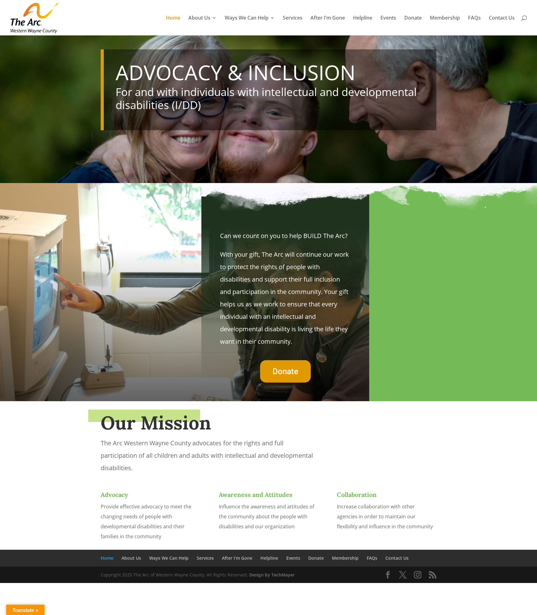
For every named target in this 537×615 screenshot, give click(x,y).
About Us (199, 18)
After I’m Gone (327, 18)
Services (292, 18)
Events (388, 18)
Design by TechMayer (272, 575)
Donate (413, 18)
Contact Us (502, 18)
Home (173, 18)
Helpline (362, 18)
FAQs (474, 18)
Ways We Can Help (246, 18)
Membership (445, 18)
